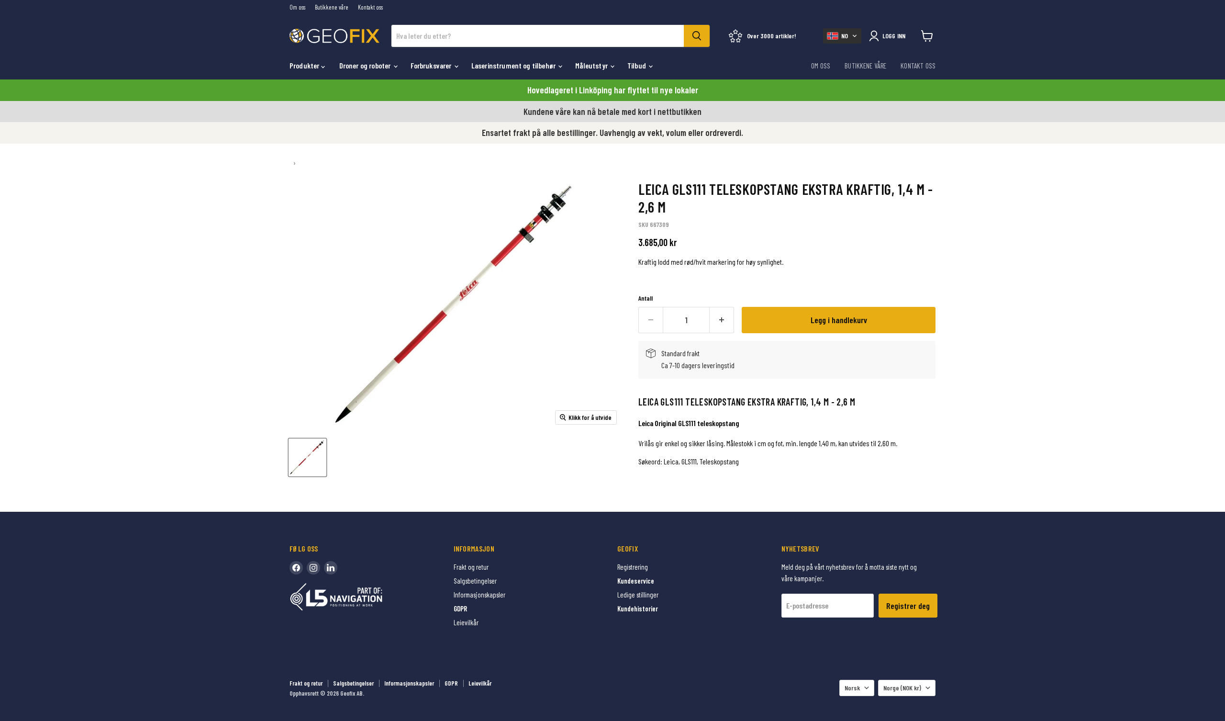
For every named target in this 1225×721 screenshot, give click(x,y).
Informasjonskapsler (479, 594)
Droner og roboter (365, 65)
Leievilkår (466, 622)
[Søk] (697, 36)
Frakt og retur (471, 567)
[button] (842, 36)
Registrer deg (908, 605)
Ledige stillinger (637, 594)
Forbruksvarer (432, 65)
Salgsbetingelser (475, 580)
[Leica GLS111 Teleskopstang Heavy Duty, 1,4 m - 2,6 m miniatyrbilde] (307, 457)
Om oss (297, 7)
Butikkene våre (331, 7)
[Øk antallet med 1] (722, 320)
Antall (645, 298)
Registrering (632, 567)
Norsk (852, 688)
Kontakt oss (370, 7)
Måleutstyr (592, 65)
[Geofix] (356, 611)
